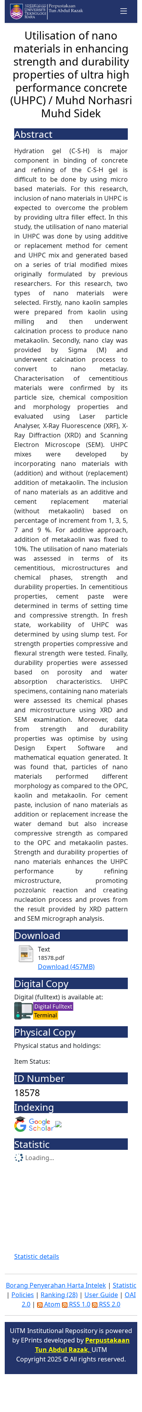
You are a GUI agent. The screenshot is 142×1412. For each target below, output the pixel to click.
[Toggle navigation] (124, 11)
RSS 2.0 (108, 1304)
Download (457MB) (66, 966)
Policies (22, 1294)
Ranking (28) (59, 1294)
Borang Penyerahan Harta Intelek (56, 1285)
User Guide (101, 1294)
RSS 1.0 (78, 1304)
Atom (51, 1304)
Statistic (124, 1285)
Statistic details (36, 1256)
